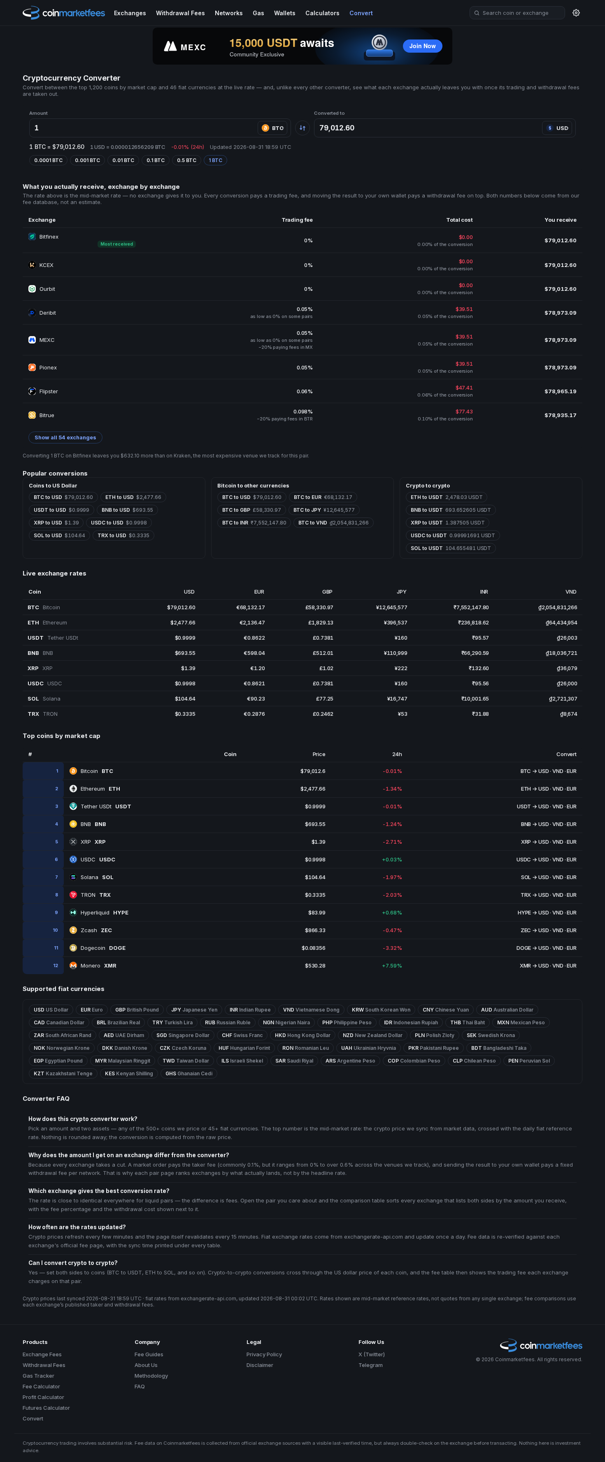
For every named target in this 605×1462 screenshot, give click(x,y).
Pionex (48, 367)
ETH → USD (535, 788)
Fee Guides (149, 1354)
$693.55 (185, 653)
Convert (361, 12)
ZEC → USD (535, 930)
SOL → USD (535, 877)
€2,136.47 (252, 622)
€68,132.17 (250, 607)
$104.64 (185, 698)
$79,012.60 (181, 607)
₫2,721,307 (563, 698)
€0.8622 (254, 637)
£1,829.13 (320, 622)
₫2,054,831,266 (557, 607)
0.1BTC (156, 160)
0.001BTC (87, 160)
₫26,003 (567, 637)
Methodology (151, 1375)
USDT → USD (533, 806)
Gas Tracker (38, 1375)
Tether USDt (106, 806)
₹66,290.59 (475, 653)
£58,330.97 (319, 607)
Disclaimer (260, 1365)
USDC (98, 859)
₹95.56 (480, 683)
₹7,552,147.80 (471, 607)
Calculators (322, 12)
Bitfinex (49, 236)
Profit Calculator (43, 1397)
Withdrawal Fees (180, 12)
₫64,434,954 (561, 622)
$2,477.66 (182, 622)
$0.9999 (185, 637)
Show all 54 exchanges (65, 437)
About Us (146, 1365)
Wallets (285, 12)
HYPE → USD (533, 912)
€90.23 (256, 698)
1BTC (215, 160)
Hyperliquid (104, 912)
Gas (258, 12)
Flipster (49, 391)
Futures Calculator (46, 1407)
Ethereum (100, 788)
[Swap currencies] (302, 128)
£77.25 (324, 698)
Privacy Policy (264, 1354)
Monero (98, 965)
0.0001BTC (48, 160)
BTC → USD (535, 771)
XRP (93, 841)
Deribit (48, 312)
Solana (97, 877)
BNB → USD (535, 824)
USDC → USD (533, 859)
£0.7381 (323, 637)
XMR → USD (534, 965)
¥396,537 (395, 622)
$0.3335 (185, 713)
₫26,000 (567, 683)
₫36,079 (567, 668)
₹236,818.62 (473, 622)
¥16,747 (397, 698)
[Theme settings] (576, 13)
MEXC (47, 339)
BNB (93, 824)
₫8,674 (568, 713)
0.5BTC (186, 160)
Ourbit (47, 288)
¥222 (401, 668)
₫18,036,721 (561, 653)
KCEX (47, 265)
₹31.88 (480, 713)
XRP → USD (535, 841)
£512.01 (323, 653)
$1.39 (188, 668)
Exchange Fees (42, 1354)
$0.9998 (185, 683)
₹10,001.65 (475, 698)
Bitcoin (97, 771)
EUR (572, 771)
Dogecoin (103, 947)
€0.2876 (254, 713)
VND (557, 771)
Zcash (96, 930)
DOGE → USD (533, 947)
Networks (229, 12)
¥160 (401, 637)
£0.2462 (323, 713)
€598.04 (254, 653)
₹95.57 (480, 637)
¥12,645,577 (391, 607)
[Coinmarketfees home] (64, 12)
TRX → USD (535, 894)
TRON (96, 894)
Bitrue (47, 415)
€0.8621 (254, 683)
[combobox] (517, 12)
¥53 (402, 713)
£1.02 (326, 668)
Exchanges (130, 12)
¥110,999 (395, 653)
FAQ (140, 1386)
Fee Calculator (41, 1386)
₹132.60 (479, 668)
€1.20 (257, 668)
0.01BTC (123, 160)
